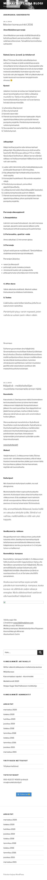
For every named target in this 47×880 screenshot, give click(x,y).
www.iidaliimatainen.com (23, 623)
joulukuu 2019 (9, 724)
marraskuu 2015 (10, 752)
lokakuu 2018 (8, 728)
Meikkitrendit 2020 (11, 681)
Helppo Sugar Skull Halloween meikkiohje (20, 686)
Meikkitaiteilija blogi (23, 3)
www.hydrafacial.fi (10, 445)
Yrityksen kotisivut (10, 766)
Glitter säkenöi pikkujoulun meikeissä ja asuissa (22, 667)
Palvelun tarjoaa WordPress (13, 874)
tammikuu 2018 (9, 733)
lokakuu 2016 (8, 738)
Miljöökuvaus (8, 672)
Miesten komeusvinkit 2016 (18, 24)
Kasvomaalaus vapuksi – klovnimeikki (18, 676)
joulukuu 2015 (9, 747)
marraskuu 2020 (10, 710)
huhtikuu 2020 (9, 719)
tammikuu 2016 (9, 743)
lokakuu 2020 (8, 714)
